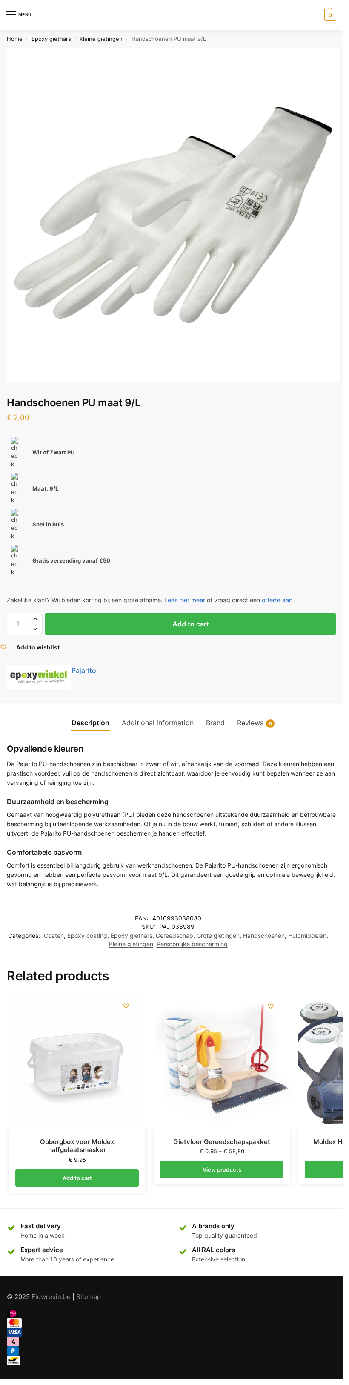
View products (222, 1169)
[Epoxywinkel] (39, 677)
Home (15, 38)
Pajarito (84, 670)
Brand (215, 723)
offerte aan (277, 599)
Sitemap (88, 1297)
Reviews (254, 723)
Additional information (158, 723)
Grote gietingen (218, 935)
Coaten (54, 935)
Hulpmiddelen (307, 935)
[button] (35, 618)
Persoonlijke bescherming (192, 944)
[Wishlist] (126, 1006)
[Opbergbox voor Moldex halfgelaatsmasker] (77, 1061)
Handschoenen (264, 935)
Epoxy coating (87, 935)
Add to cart (190, 624)
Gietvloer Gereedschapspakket (221, 1142)
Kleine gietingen (101, 38)
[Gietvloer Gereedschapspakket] (222, 1061)
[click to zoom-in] (173, 215)
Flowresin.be (51, 1297)
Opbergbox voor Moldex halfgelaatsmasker (77, 1146)
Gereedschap (174, 935)
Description (90, 723)
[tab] (90, 723)
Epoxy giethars (51, 38)
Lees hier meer (184, 599)
